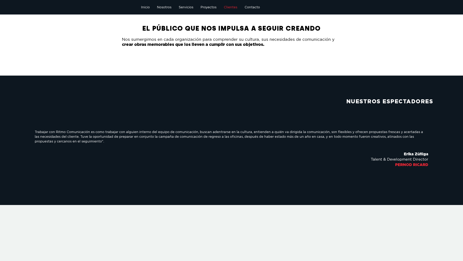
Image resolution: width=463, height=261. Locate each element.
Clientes (230, 7)
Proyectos (208, 7)
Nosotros (164, 7)
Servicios (186, 7)
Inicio (145, 7)
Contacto (252, 7)
